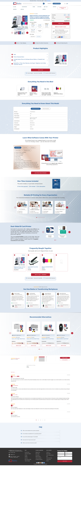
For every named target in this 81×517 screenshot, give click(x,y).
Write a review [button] (65, 357)
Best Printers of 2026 (28, 459)
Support (54, 6)
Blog (47, 456)
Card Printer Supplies (28, 453)
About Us (47, 460)
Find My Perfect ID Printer (63, 8)
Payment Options (38, 456)
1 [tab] (36, 217)
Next (27, 33)
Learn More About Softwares (40, 172)
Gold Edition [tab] (33, 147)
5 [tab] (41, 217)
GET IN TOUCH (65, 461)
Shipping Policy (38, 452)
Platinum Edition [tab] (18, 150)
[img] (13, 384)
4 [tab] (40, 217)
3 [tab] (39, 217)
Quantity (54, 15)
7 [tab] (44, 217)
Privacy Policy (37, 455)
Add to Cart (40, 70)
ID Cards (26, 455)
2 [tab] (56, 240)
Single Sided (33, 36)
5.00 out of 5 (17, 358)
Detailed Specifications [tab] (35, 108)
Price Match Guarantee (39, 459)
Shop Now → (49, 0)
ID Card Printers (27, 452)
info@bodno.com (12, 454)
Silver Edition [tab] (25, 147)
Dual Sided (38, 36)
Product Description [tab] (46, 108)
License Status (48, 459)
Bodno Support (48, 453)
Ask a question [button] (65, 359)
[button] (32, 13)
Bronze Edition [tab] (18, 147)
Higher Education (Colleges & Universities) (34, 209)
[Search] (44, 3)
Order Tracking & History (50, 455)
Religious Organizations (60, 209)
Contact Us (50, 3)
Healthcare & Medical (47, 209)
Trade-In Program (27, 460)
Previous (12, 33)
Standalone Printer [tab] (27, 150)
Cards (34, 6)
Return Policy (37, 453)
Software (39, 6)
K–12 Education (22, 209)
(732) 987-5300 (57, 3)
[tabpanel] (22, 207)
